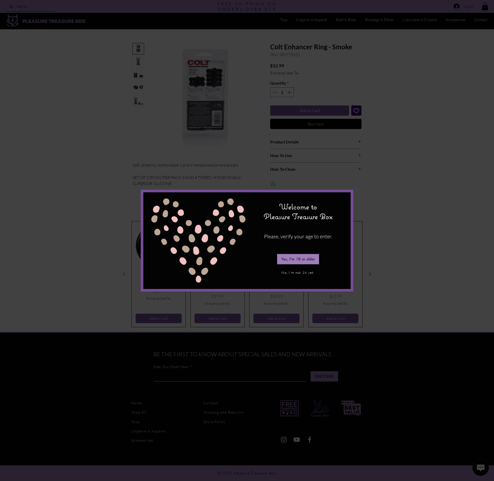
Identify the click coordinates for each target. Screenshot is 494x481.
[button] (298, 259)
